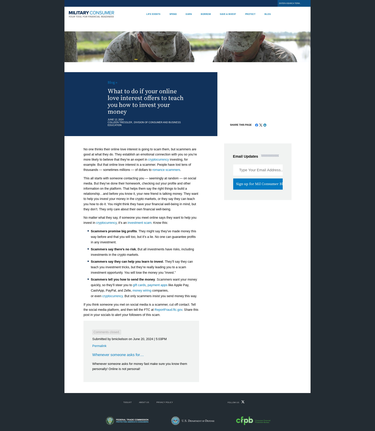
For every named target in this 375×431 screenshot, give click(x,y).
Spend (173, 14)
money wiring (142, 290)
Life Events (153, 14)
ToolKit (127, 402)
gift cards (139, 285)
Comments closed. (106, 332)
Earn (189, 14)
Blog (268, 14)
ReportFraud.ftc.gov (168, 309)
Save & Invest (228, 14)
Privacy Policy (164, 402)
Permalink (99, 346)
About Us (144, 402)
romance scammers (166, 170)
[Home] (93, 14)
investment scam (139, 223)
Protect (250, 14)
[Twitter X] (242, 402)
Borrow (206, 14)
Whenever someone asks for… (118, 355)
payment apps (157, 285)
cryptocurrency (158, 159)
